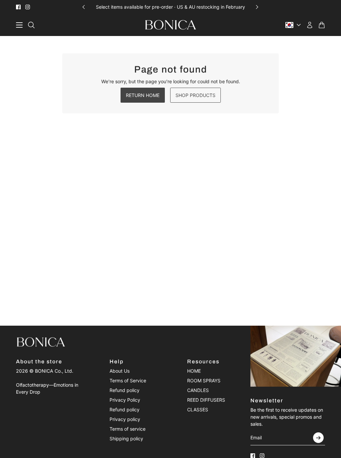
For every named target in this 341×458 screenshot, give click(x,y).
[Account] (309, 25)
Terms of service (128, 429)
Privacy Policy (125, 400)
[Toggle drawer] (19, 25)
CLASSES (197, 409)
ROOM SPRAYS (203, 380)
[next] (257, 7)
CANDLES (198, 390)
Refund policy (125, 390)
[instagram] (27, 7)
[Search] (31, 25)
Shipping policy (126, 438)
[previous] (83, 7)
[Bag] (321, 25)
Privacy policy (125, 419)
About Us (120, 371)
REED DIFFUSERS (206, 400)
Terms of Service (128, 380)
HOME (194, 371)
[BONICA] (170, 25)
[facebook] (18, 7)
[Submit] (318, 437)
